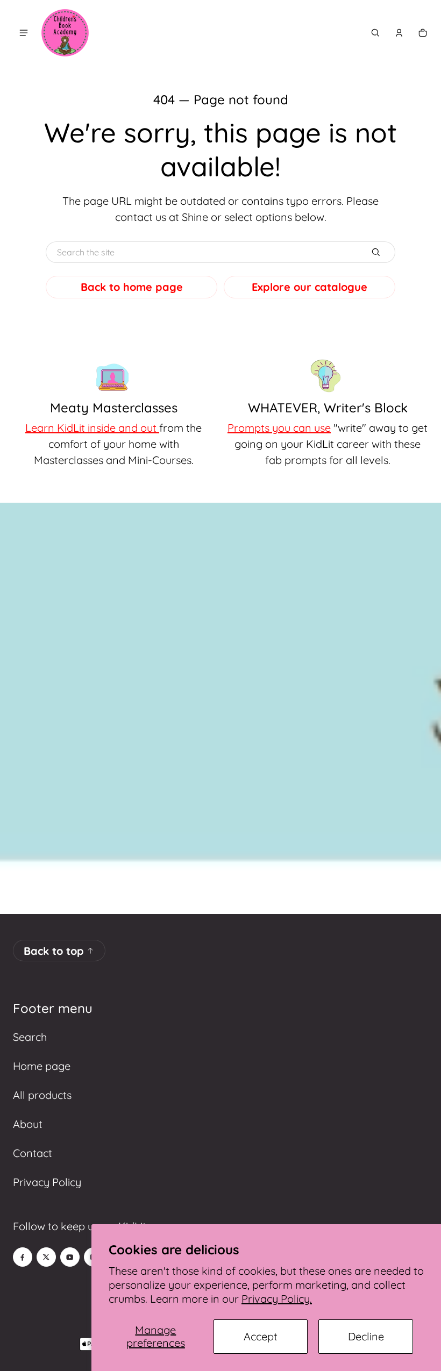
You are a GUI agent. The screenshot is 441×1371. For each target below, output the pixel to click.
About (27, 1124)
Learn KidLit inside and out (92, 427)
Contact (32, 1153)
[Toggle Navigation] (23, 33)
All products (42, 1095)
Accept (261, 1336)
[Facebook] (22, 1257)
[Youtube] (70, 1257)
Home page (41, 1066)
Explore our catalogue (309, 287)
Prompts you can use (279, 427)
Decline (366, 1336)
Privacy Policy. (276, 1298)
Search (30, 1037)
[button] (375, 33)
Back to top (54, 951)
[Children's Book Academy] (65, 33)
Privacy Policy (47, 1182)
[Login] (399, 33)
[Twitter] (46, 1257)
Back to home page (132, 287)
